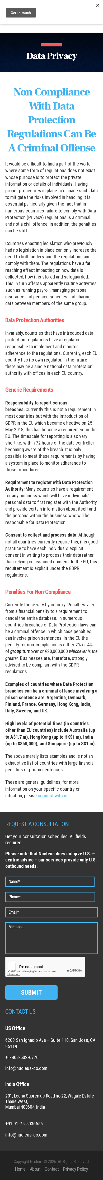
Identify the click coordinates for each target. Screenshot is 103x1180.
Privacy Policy (75, 1169)
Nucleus (36, 1161)
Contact (52, 1169)
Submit (31, 992)
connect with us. (54, 795)
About (35, 1169)
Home (20, 1169)
